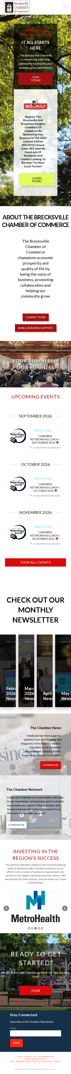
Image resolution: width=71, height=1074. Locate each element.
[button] (66, 5)
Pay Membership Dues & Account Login (35, 1061)
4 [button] (39, 928)
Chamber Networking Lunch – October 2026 (45, 487)
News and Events (35, 1059)
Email (13, 1028)
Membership (46, 1056)
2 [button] (32, 928)
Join (19, 1056)
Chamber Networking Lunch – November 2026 (45, 535)
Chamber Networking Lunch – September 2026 (45, 439)
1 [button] (29, 928)
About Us (30, 1056)
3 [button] (35, 928)
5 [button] (42, 928)
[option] (35, 906)
